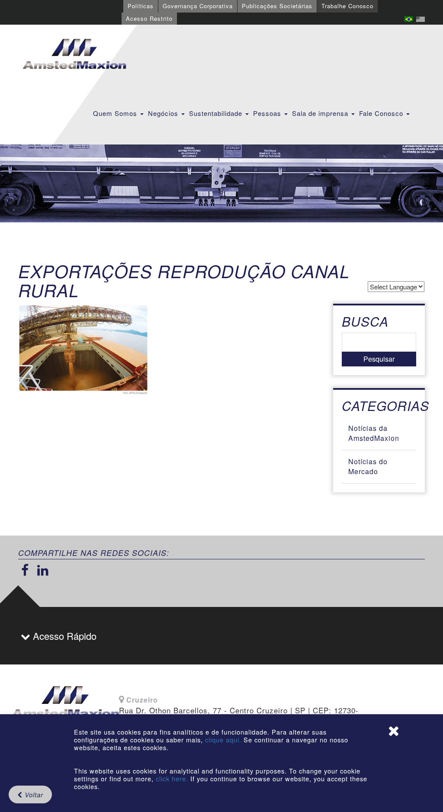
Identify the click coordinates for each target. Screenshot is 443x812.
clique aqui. (224, 739)
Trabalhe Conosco (347, 6)
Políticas (141, 6)
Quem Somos (116, 113)
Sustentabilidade (216, 113)
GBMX (74, 54)
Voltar (32, 794)
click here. (172, 778)
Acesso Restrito (149, 18)
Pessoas (268, 113)
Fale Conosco (382, 113)
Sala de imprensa (321, 113)
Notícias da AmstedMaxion (373, 433)
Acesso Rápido (63, 635)
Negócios (164, 113)
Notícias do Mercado (368, 466)
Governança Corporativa (198, 6)
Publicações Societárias (277, 6)
